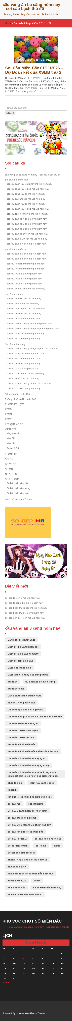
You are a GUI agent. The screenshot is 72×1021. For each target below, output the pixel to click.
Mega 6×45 (13, 433)
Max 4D (11, 443)
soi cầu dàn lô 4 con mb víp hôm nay (26, 243)
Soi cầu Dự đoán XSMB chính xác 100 (29, 824)
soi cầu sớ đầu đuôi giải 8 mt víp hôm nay (29, 383)
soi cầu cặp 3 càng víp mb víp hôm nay (27, 213)
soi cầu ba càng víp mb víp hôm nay (26, 198)
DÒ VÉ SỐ (10, 464)
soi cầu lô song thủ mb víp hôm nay (25, 268)
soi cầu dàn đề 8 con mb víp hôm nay (27, 228)
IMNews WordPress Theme (30, 1013)
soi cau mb (14, 803)
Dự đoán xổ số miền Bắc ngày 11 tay (29, 765)
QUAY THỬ (11, 474)
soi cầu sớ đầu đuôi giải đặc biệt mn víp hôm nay (33, 328)
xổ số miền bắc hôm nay (47, 887)
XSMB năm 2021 (17, 880)
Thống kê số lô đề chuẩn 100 (20, 399)
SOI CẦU (10, 459)
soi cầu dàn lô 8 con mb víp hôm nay (26, 258)
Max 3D (11, 438)
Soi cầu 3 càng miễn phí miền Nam (27, 810)
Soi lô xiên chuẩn (18, 845)
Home (8, 23)
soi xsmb (41, 845)
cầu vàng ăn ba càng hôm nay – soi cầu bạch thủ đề (31, 6)
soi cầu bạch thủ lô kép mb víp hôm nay (28, 208)
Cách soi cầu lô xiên (19, 667)
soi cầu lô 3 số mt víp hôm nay (23, 378)
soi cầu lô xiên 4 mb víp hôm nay (24, 283)
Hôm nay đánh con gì (42, 782)
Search (10, 112)
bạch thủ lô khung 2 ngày (18, 499)
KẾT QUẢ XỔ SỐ (14, 424)
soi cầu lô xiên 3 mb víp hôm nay (24, 278)
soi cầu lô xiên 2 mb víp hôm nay (24, 273)
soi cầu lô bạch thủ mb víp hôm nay (25, 263)
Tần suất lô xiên (17, 866)
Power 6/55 (13, 448)
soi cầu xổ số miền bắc (48, 838)
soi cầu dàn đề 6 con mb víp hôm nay (27, 223)
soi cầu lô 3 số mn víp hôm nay (23, 318)
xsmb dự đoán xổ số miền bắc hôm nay (30, 873)
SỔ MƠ (9, 469)
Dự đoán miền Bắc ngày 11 (23, 723)
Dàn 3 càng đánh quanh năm (24, 695)
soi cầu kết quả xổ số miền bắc (25, 831)
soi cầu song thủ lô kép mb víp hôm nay (28, 188)
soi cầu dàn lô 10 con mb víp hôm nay (27, 238)
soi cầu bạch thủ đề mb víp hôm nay (26, 203)
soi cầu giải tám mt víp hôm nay (23, 363)
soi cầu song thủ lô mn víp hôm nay (25, 333)
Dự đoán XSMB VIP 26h (21, 737)
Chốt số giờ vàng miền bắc (23, 646)
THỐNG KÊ (11, 454)
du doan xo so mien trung (40, 681)
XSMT (8, 419)
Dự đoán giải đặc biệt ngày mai (25, 709)
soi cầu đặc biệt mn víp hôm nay (24, 298)
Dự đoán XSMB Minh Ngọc (23, 730)
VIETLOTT (10, 429)
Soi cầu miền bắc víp (16, 249)
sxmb (57, 845)
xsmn (37, 880)
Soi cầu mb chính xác (16, 179)
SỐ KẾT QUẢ (12, 479)
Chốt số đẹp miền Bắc (20, 660)
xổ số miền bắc (16, 887)
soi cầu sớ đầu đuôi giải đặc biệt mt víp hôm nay (32, 348)
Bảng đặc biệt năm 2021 (21, 639)
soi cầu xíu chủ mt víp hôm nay (23, 358)
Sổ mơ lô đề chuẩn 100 (17, 394)
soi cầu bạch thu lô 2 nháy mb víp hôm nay (29, 183)
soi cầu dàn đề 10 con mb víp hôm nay (27, 233)
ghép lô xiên (15, 782)
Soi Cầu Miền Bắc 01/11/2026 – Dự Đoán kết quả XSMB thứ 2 (34, 70)
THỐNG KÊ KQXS (14, 404)
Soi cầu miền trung (15, 344)
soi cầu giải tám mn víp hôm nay (24, 313)
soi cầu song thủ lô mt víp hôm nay (25, 353)
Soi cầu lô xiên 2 (17, 838)
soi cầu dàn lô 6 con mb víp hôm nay (26, 253)
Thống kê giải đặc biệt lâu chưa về (27, 859)
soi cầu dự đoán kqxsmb (22, 817)
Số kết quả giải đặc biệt (21, 852)
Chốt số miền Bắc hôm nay (23, 653)
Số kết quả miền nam (18, 493)
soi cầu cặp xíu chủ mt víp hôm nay (25, 373)
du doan (12, 681)
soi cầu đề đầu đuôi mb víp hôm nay (26, 288)
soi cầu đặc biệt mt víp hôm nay (23, 388)
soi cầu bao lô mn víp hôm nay (23, 303)
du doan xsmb (16, 688)
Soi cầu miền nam (14, 294)
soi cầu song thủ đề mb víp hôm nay (26, 193)
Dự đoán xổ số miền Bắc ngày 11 (26, 758)
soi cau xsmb (36, 803)
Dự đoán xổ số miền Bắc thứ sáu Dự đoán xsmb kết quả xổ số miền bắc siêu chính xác (33, 774)
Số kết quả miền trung (18, 488)
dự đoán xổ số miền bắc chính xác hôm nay (33, 751)
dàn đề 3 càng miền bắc (21, 702)
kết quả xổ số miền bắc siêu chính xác (30, 796)
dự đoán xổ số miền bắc (21, 744)
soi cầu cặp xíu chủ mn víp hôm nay (26, 308)
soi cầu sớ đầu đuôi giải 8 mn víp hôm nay (29, 323)
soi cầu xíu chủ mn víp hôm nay (23, 338)
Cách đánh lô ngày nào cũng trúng (28, 674)
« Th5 (6, 982)
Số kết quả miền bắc (17, 483)
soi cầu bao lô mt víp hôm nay (23, 368)
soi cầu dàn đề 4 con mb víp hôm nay (27, 218)
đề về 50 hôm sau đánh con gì (25, 894)
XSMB (8, 409)
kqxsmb (12, 789)
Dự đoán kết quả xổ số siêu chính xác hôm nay (35, 716)
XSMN (8, 414)
